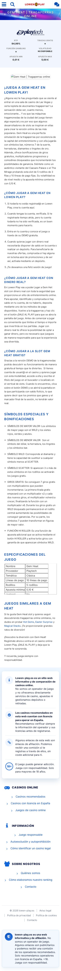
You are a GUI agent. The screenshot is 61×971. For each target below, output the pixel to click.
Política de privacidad (19, 915)
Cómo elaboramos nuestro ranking (30, 879)
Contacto (30, 886)
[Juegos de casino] (30, 32)
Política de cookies (46, 915)
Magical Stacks (12, 625)
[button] (4, 4)
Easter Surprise (44, 621)
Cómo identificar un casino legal (30, 848)
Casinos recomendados (30, 796)
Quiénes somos (30, 873)
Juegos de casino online (30, 810)
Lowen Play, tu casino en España (35, 4)
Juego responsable (31, 834)
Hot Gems (28, 621)
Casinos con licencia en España (30, 803)
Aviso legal (45, 910)
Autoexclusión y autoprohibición (30, 841)
